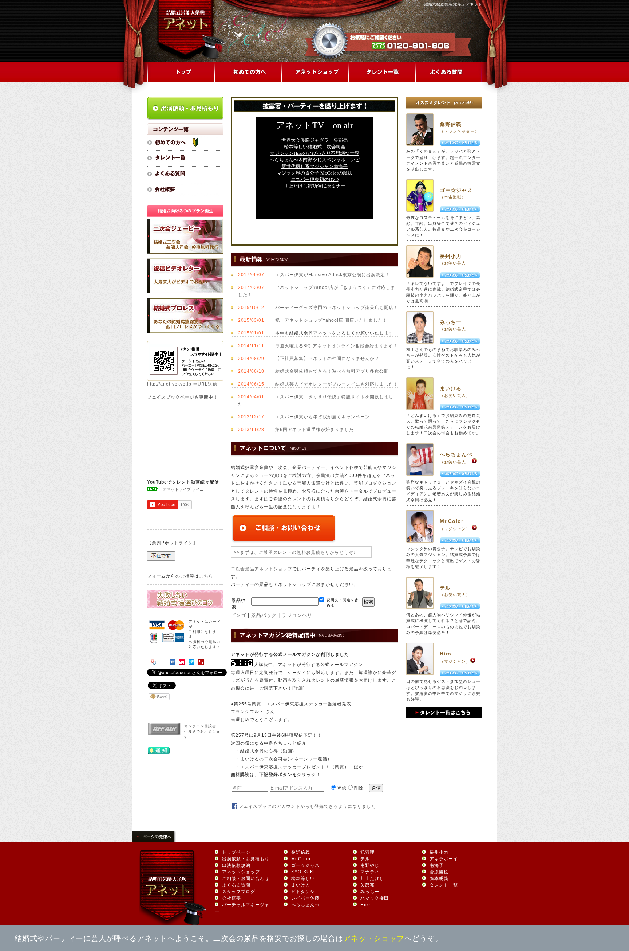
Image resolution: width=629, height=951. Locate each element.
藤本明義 (439, 878)
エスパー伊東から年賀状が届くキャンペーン (322, 416)
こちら (206, 576)
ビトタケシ (303, 891)
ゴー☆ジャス (456, 190)
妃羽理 (367, 852)
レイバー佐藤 (305, 898)
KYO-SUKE (304, 871)
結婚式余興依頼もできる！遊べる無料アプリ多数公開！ (334, 371)
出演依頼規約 (236, 865)
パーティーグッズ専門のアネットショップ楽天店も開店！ (336, 307)
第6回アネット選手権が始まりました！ (317, 429)
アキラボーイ (444, 858)
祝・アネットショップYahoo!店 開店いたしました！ (331, 320)
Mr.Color (451, 521)
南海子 (437, 865)
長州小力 (451, 256)
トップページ (236, 852)
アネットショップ (241, 871)
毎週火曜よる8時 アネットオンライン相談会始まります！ (336, 345)
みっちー (451, 322)
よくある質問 (236, 885)
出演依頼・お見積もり (245, 858)
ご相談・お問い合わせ (245, 878)
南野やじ (369, 865)
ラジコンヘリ (297, 615)
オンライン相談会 (200, 726)
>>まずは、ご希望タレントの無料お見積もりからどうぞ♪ (295, 552)
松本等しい (303, 878)
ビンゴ (238, 615)
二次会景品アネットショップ (261, 568)
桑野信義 (451, 124)
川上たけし (372, 878)
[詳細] (298, 688)
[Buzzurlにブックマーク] (201, 664)
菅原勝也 (439, 871)
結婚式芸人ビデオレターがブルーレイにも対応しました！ (336, 384)
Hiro (445, 654)
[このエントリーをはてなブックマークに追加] (172, 664)
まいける (451, 388)
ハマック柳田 (374, 898)
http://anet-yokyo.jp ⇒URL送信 (182, 384)
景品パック (264, 615)
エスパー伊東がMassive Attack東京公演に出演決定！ (332, 274)
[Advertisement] (314, 228)
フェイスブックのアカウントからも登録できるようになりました (307, 806)
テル (445, 588)
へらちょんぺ (456, 454)
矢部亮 (367, 885)
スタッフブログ (238, 891)
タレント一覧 (444, 885)
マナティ (369, 871)
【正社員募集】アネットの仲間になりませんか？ (327, 358)
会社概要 (231, 898)
